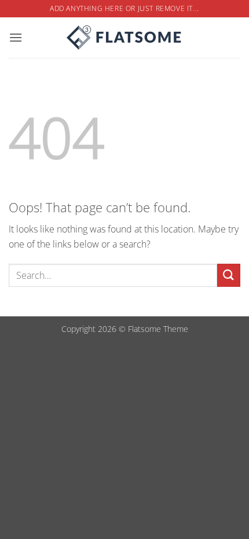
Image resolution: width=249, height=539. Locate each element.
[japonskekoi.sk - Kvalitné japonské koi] (124, 37)
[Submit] (228, 275)
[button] (16, 37)
